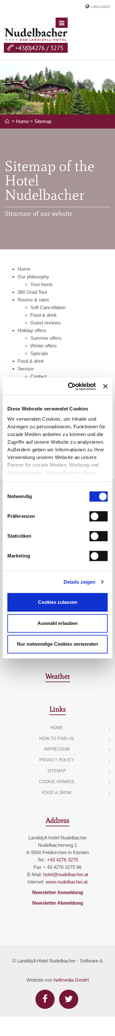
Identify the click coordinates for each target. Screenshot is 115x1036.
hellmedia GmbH (71, 980)
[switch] (98, 516)
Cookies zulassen (57, 602)
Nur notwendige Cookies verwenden (57, 644)
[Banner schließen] (105, 386)
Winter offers (43, 345)
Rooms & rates (33, 299)
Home (24, 269)
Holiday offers (32, 330)
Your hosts (41, 284)
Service (26, 368)
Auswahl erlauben (57, 623)
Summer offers (46, 338)
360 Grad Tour (32, 292)
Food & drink (43, 315)
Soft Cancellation (47, 307)
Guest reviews (45, 322)
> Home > (22, 121)
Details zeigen (79, 582)
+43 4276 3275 (62, 859)
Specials (39, 353)
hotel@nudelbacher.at (65, 874)
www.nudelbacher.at (67, 881)
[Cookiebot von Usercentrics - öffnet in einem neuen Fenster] (71, 386)
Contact (38, 376)
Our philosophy (33, 276)
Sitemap (42, 121)
